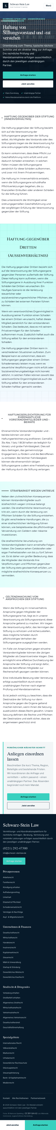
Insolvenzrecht (9, 947)
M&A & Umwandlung (12, 962)
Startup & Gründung (11, 967)
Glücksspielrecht (10, 1068)
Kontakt (6, 1098)
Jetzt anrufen (28, 84)
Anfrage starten (28, 75)
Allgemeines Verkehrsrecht (14, 1017)
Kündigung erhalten (11, 887)
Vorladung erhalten (11, 993)
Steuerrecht (8, 957)
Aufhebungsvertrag (11, 892)
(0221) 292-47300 (15, 848)
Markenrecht (8, 1053)
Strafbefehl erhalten (11, 997)
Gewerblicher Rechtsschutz (15, 1063)
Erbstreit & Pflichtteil (12, 902)
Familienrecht (9, 882)
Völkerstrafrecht (10, 1048)
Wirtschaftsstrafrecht (12, 1007)
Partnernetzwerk (38, 1098)
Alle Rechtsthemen (20, 1098)
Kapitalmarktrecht (11, 952)
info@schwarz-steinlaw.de (14, 853)
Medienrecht (8, 1083)
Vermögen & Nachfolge (13, 912)
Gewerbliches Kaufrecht (13, 977)
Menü (48, 5)
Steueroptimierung (11, 1073)
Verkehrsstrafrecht (11, 1012)
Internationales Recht (12, 1043)
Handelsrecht (9, 942)
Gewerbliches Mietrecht (13, 972)
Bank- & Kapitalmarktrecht (14, 1078)
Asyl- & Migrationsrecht (13, 917)
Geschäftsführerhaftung (13, 1027)
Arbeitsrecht (8, 877)
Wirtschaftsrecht (10, 937)
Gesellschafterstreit (11, 1022)
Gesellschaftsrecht (11, 932)
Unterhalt (7, 897)
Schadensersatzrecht (12, 907)
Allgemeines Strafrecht (13, 1002)
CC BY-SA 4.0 (31, 1113)
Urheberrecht (8, 1058)
